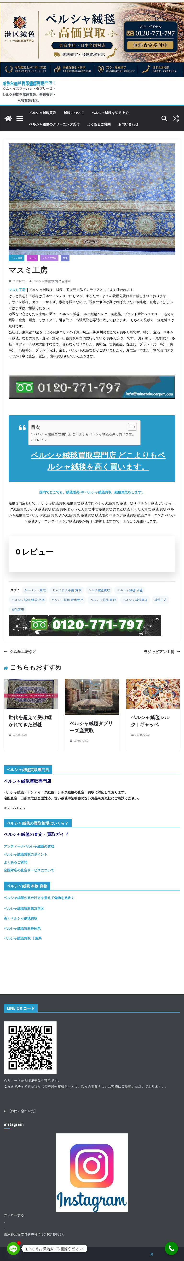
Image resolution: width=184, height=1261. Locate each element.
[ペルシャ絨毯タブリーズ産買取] (92, 682)
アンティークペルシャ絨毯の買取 (29, 846)
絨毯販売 (18, 609)
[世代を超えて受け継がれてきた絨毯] (31, 682)
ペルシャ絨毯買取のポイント (25, 854)
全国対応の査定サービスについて (29, 870)
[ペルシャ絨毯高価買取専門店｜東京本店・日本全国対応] (92, 6)
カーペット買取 (35, 590)
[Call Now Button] (171, 1248)
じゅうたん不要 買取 (66, 590)
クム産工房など (23, 651)
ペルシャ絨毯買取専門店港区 (51, 281)
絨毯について (74, 112)
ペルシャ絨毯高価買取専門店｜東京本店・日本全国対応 (29, 83)
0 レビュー (42, 439)
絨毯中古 (160, 599)
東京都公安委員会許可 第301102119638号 (34, 1234)
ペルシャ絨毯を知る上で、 (112, 112)
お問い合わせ (128, 124)
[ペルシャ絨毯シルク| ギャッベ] (153, 682)
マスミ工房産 (49, 258)
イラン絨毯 (17, 258)
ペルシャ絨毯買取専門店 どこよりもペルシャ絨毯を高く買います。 (85, 433)
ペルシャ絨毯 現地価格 (67, 599)
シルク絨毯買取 (99, 590)
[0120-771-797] (85, 618)
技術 (65, 258)
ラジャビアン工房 (159, 651)
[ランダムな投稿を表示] (176, 118)
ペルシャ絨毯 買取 (103, 599)
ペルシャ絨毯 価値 (130, 590)
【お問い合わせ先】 (22, 1110)
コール (32, 258)
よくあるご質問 (99, 124)
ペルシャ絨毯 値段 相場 (28, 599)
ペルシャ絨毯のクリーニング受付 (54, 124)
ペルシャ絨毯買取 (42, 112)
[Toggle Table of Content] (130, 427)
